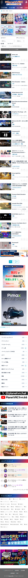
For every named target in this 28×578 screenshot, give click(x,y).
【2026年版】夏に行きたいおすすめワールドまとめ (17, 434)
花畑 (3, 521)
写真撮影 (3, 506)
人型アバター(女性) (6, 504)
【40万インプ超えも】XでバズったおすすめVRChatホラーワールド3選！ (17, 421)
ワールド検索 (4, 7)
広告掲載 (23, 570)
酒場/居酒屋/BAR (5, 524)
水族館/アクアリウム (6, 516)
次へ (17, 261)
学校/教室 (18, 509)
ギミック (16, 499)
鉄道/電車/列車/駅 (15, 524)
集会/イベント (13, 386)
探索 (21, 511)
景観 (13, 376)
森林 (22, 514)
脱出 (12, 519)
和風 (13, 506)
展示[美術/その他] (13, 372)
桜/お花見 (16, 514)
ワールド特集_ (13, 362)
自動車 (17, 519)
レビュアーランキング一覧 (20, 489)
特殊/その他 (13, 379)
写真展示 (21, 504)
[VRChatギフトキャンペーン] (14, 276)
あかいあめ (11, 475)
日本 (26, 511)
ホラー (13, 355)
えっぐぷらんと (12, 480)
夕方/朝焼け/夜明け (6, 509)
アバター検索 (12, 7)
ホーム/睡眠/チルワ (13, 358)
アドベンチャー (13, 341)
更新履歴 (13, 573)
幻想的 (16, 511)
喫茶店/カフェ (19, 506)
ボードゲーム (14, 501)
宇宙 (24, 509)
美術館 (7, 519)
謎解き (13, 383)
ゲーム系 (13, 348)
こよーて (10, 465)
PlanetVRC (11, 576)
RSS (17, 573)
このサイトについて (8, 570)
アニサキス (11, 470)
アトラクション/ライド (13, 337)
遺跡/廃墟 (14, 521)
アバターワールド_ (13, 344)
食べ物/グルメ (5, 527)
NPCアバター (4, 499)
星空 (3, 514)
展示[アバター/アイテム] (13, 369)
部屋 (20, 521)
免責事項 (17, 570)
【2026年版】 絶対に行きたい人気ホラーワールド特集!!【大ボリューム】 (17, 415)
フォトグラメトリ (5, 501)
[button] (11, 324)
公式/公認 (14, 504)
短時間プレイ (24, 516)
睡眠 (18, 516)
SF (10, 499)
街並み (7, 521)
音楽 (26, 524)
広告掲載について (5, 327)
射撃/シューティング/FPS (7, 511)
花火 (22, 519)
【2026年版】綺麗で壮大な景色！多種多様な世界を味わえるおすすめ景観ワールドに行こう (17, 428)
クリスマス (23, 499)
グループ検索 (19, 7)
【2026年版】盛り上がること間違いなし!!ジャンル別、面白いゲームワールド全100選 (17, 409)
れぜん (10, 485)
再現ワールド (13, 365)
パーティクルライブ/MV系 (13, 351)
